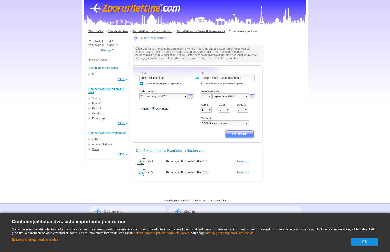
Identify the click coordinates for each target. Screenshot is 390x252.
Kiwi (94, 74)
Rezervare (242, 161)
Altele (121, 79)
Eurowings (98, 118)
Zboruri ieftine (95, 31)
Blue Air (97, 103)
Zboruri (190, 211)
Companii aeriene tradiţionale (107, 133)
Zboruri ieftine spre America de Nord (152, 31)
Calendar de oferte (118, 31)
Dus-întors (162, 108)
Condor (96, 113)
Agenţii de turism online (103, 68)
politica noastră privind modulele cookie (162, 233)
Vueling (97, 98)
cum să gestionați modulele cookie (229, 233)
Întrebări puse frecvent (176, 200)
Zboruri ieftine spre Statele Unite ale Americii (201, 31)
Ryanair (97, 108)
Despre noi (113, 211)
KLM (150, 172)
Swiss (95, 149)
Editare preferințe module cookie (35, 239)
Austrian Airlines (102, 144)
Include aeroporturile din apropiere (162, 83)
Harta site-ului (218, 200)
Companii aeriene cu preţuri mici (106, 91)
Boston (106, 50)
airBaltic (97, 139)
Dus (146, 108)
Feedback (200, 200)
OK (364, 241)
